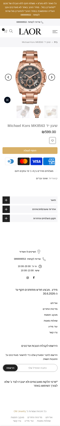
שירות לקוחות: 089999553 (28, 22)
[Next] (8, 77)
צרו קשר (53, 332)
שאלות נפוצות (51, 320)
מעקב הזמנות (51, 314)
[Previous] (51, 77)
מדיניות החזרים (50, 309)
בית (56, 42)
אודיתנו (54, 303)
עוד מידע (53, 326)
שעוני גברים (42, 178)
